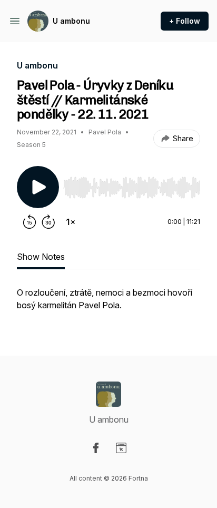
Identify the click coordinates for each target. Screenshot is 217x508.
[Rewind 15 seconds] (29, 221)
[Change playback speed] (70, 221)
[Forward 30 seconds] (48, 221)
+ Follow (184, 20)
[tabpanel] (108, 304)
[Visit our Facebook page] (96, 448)
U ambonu (71, 20)
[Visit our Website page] (121, 448)
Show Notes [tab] (41, 256)
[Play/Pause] (38, 187)
